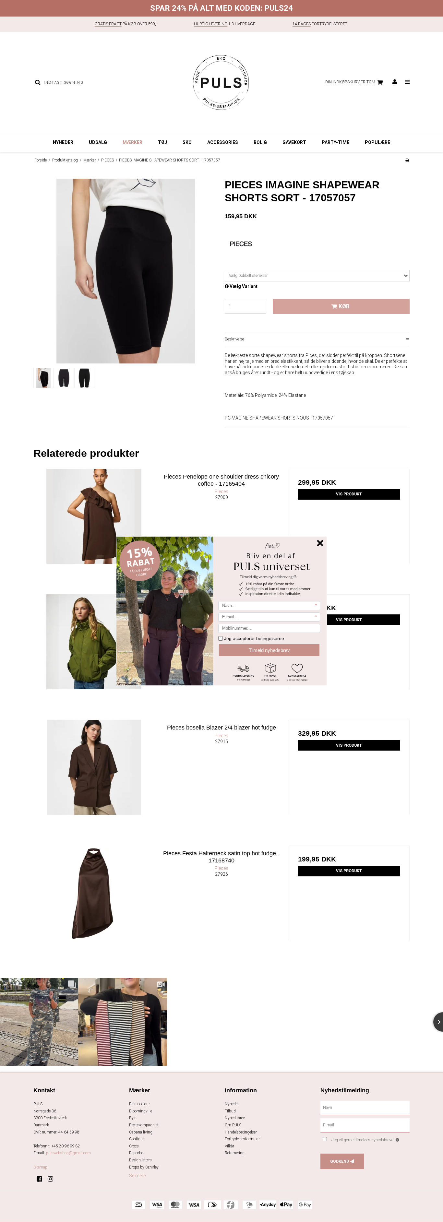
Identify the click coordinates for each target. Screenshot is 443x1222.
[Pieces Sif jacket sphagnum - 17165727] (93, 654)
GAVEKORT (294, 142)
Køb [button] (344, 306)
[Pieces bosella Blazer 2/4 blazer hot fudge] (93, 780)
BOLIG (260, 142)
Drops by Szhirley (144, 1167)
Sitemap (40, 1167)
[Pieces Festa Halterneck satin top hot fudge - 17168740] (93, 906)
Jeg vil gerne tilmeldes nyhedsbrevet (370, 1138)
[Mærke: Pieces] (241, 248)
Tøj (162, 142)
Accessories (222, 142)
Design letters (140, 1160)
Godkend (339, 1161)
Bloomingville (140, 1111)
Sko (187, 142)
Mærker (132, 142)
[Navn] (365, 1107)
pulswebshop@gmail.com (68, 1153)
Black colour (139, 1104)
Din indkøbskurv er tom (350, 82)
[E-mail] (365, 1125)
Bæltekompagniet (144, 1125)
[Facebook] (42, 1179)
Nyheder (63, 142)
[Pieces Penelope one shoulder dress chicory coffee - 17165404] (93, 529)
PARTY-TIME (335, 142)
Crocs (134, 1146)
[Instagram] (53, 1179)
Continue (136, 1139)
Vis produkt (349, 494)
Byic (133, 1118)
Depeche (136, 1153)
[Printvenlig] (407, 160)
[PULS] (221, 82)
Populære (377, 142)
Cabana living (140, 1132)
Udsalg (98, 142)
